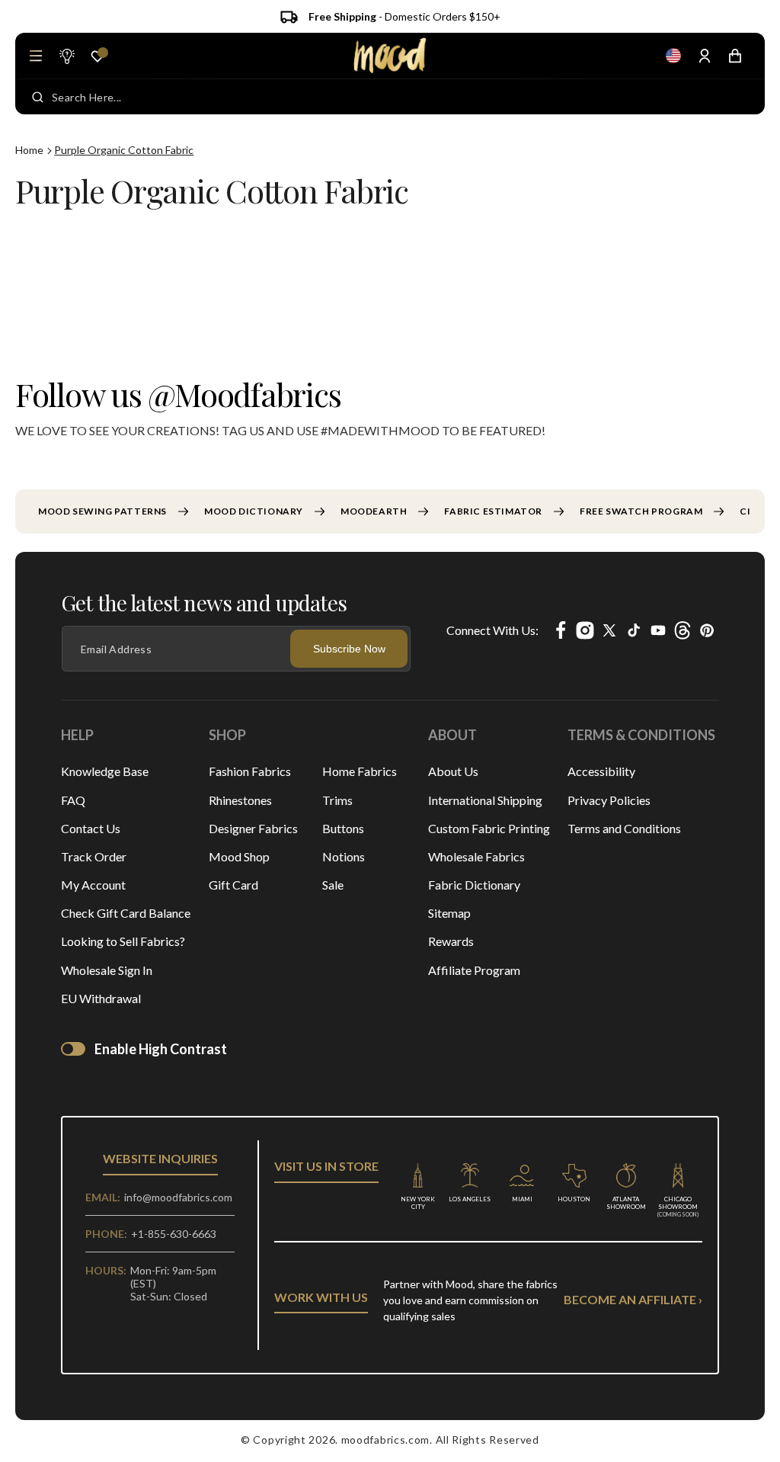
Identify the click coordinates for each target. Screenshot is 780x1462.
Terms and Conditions (624, 828)
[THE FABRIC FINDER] (66, 55)
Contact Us (90, 828)
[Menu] (36, 55)
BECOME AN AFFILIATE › (633, 1299)
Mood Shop (239, 856)
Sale (333, 884)
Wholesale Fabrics (476, 856)
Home (29, 149)
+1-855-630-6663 (173, 1233)
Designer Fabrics (253, 828)
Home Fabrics (359, 771)
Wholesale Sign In (106, 970)
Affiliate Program (474, 970)
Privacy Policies (609, 800)
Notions (343, 856)
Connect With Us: (492, 630)
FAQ (73, 800)
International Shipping (485, 800)
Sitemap (449, 913)
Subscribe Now (349, 649)
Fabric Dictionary (474, 884)
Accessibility (601, 771)
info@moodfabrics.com (178, 1197)
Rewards (451, 941)
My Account (93, 884)
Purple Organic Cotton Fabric (123, 149)
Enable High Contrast (160, 1048)
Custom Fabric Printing (489, 828)
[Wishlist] (97, 56)
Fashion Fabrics (250, 771)
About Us (453, 771)
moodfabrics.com (385, 1439)
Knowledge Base (105, 771)
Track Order (93, 856)
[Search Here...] (37, 97)
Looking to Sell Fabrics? (123, 941)
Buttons (343, 828)
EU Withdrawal (101, 998)
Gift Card (233, 884)
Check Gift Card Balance (125, 913)
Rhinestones (240, 800)
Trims (337, 800)
